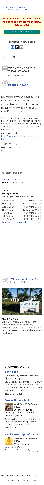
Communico (38, 475)
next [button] (38, 222)
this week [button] (21, 222)
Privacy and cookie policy (11, 475)
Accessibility (27, 475)
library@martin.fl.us (11, 179)
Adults (14, 144)
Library (22, 7)
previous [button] (7, 222)
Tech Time (16, 147)
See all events (35, 451)
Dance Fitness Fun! (17, 400)
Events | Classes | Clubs (17, 10)
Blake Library (18, 85)
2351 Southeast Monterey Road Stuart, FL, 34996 (25, 280)
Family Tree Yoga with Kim (21, 434)
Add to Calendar (16, 75)
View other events (22, 31)
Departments (10, 7)
